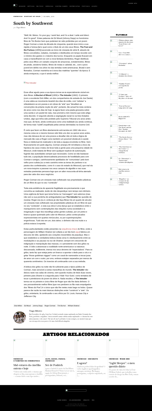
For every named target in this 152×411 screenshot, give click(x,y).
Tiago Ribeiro (20, 27)
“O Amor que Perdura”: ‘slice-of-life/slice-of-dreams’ (126, 96)
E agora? (82, 363)
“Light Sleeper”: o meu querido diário (122, 364)
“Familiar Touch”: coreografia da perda (124, 85)
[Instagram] (125, 7)
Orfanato (93, 359)
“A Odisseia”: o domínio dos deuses (125, 75)
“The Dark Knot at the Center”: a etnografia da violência (125, 149)
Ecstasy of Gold (32, 16)
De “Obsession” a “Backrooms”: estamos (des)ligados (126, 160)
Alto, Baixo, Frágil (55, 359)
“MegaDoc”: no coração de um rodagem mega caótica (124, 182)
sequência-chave (69, 229)
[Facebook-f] (118, 7)
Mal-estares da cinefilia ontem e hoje (124, 171)
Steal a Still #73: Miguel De (124, 117)
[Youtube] (131, 7)
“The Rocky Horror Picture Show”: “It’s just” (125, 139)
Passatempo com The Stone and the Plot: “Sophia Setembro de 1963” (125, 128)
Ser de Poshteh (54, 365)
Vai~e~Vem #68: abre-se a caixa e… (125, 54)
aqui (78, 232)
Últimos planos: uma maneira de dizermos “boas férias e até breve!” (126, 43)
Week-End (125, 359)
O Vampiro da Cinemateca (26, 361)
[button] (137, 7)
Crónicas (18, 16)
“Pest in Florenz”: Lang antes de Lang (125, 107)
